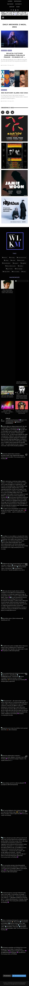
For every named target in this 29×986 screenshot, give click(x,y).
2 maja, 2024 (11, 65)
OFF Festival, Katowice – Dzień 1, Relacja (7, 412)
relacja (6, 260)
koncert (5, 257)
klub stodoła (21, 260)
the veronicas (16, 271)
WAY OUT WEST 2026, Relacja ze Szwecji (7, 396)
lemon (24, 271)
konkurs (21, 266)
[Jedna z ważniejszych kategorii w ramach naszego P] (14, 932)
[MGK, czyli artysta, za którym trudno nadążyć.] (14, 493)
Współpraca (17, 1)
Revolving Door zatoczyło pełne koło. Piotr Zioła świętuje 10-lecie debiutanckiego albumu (21, 399)
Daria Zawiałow (7, 263)
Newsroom (4, 50)
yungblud (24, 263)
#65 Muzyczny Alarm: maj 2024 (14, 93)
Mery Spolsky (19, 268)
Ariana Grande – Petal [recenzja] (21, 382)
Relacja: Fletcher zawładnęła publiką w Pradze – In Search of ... (14, 55)
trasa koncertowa (22, 257)
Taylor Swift (7, 271)
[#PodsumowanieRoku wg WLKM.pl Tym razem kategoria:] (14, 960)
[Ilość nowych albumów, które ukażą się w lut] (14, 823)
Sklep (18, 6)
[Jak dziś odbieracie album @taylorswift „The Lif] (14, 439)
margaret (16, 263)
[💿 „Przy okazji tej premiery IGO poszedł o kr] (14, 850)
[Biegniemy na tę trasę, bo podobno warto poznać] (14, 740)
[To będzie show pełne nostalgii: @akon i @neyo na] (14, 658)
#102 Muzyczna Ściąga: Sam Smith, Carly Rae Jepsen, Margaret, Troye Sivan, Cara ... (7, 292)
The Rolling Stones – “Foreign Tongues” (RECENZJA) (21, 412)
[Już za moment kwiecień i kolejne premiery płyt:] (14, 685)
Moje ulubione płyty (11, 266)
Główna (10, 1)
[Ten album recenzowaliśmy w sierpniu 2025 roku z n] (14, 548)
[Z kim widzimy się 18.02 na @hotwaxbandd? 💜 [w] (14, 795)
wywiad (13, 260)
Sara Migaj (4, 65)
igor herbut (10, 268)
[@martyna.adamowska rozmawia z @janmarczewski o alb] (14, 768)
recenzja (13, 257)
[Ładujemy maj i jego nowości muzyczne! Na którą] (14, 576)
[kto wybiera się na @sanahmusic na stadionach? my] (14, 521)
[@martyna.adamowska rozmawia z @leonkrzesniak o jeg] (14, 466)
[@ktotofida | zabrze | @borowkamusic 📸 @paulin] (14, 631)
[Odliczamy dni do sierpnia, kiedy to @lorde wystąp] (14, 603)
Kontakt (12, 6)
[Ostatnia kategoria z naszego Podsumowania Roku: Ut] (14, 905)
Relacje (9, 50)
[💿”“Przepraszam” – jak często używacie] (14, 713)
